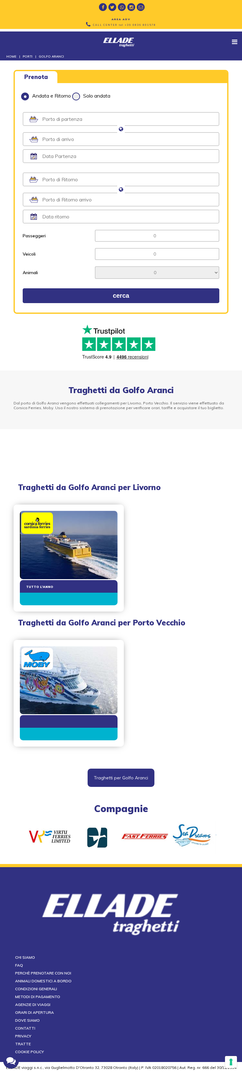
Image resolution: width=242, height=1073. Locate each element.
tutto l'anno (39, 587)
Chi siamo (25, 957)
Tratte (23, 1044)
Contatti (25, 1028)
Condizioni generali (36, 988)
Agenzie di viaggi (32, 1004)
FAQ (19, 965)
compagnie (121, 809)
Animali (30, 272)
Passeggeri (34, 236)
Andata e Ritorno (51, 96)
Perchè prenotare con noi (43, 973)
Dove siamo (27, 1020)
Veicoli (29, 254)
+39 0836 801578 (140, 24)
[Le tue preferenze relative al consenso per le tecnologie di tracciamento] (231, 1062)
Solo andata (96, 96)
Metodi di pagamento (37, 996)
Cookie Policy (29, 1051)
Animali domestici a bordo (43, 981)
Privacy (23, 1036)
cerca (121, 295)
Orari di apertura (34, 1012)
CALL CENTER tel (124, 24)
